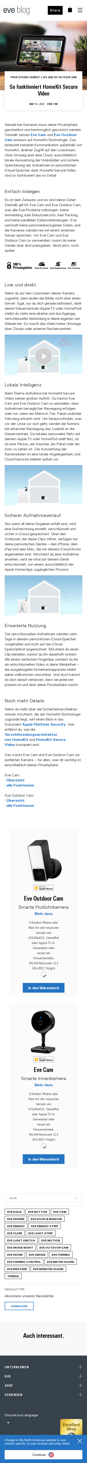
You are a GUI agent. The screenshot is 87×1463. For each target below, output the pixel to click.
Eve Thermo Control (24, 1262)
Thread (13, 1276)
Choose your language (21, 1415)
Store (55, 10)
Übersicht (15, 779)
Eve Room (15, 1254)
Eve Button (37, 1212)
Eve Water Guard (60, 1262)
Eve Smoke (37, 1254)
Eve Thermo (61, 1254)
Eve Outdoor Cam (43, 898)
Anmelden (19, 1306)
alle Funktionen (20, 785)
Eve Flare (14, 1233)
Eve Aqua (14, 1212)
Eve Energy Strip (44, 1226)
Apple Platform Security (44, 724)
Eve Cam (38, 134)
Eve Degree (15, 1219)
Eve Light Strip (40, 1233)
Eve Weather (17, 1269)
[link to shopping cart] (70, 9)
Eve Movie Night (20, 1247)
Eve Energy (16, 1226)
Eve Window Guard (48, 1269)
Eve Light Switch (21, 1240)
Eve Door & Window (46, 1219)
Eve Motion (50, 1240)
